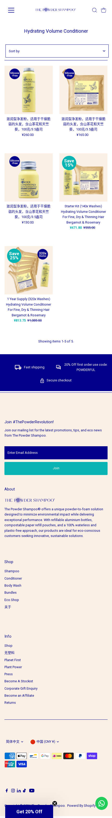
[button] (29, 811)
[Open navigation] (17, 10)
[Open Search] (94, 10)
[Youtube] (32, 791)
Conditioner (13, 578)
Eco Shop (11, 600)
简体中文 (13, 741)
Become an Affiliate (19, 695)
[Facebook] (6, 791)
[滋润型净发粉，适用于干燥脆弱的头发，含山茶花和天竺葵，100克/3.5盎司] (28, 90)
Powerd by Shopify (81, 806)
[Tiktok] (24, 791)
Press (8, 674)
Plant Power (13, 667)
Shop (8, 646)
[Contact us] (101, 803)
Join (56, 468)
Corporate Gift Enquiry (21, 688)
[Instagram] (13, 791)
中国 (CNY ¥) (45, 741)
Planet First (12, 660)
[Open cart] (103, 10)
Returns (10, 703)
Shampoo (11, 571)
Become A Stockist (18, 681)
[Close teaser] (54, 803)
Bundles (10, 592)
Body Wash (12, 585)
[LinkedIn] (19, 791)
